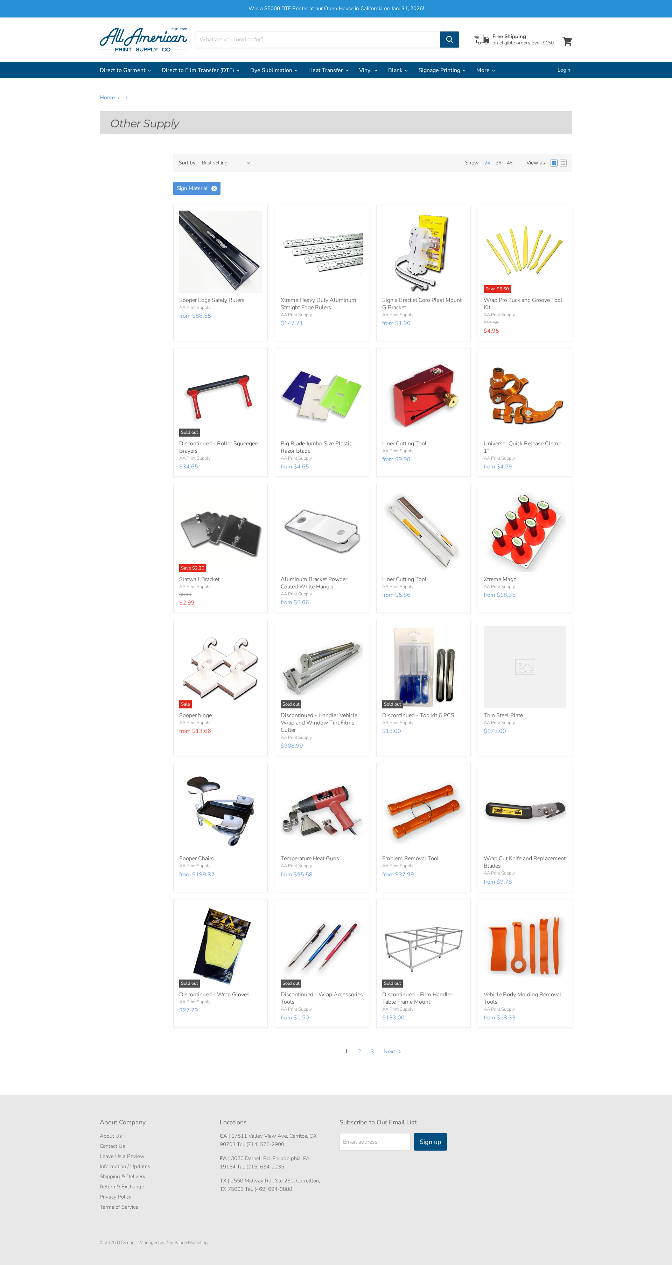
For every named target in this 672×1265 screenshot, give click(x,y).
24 (487, 163)
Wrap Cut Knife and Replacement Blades (525, 862)
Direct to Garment (123, 70)
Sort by (187, 163)
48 (509, 163)
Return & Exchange (122, 1186)
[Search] (449, 39)
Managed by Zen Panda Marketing (174, 1242)
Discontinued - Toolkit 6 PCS (418, 715)
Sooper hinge (195, 715)
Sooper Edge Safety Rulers (212, 300)
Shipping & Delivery (123, 1176)
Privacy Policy (116, 1196)
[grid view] (554, 163)
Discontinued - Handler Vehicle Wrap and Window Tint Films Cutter (319, 723)
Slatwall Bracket (199, 579)
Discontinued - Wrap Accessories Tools (322, 998)
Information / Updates (125, 1166)
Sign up (430, 1142)
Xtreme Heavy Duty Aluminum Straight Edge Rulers (318, 303)
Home (107, 97)
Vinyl (366, 70)
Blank (396, 70)
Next (390, 1051)
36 (498, 163)
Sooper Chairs (196, 858)
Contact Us (112, 1146)
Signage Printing (440, 70)
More (483, 70)
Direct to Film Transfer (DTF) (199, 70)
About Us (111, 1135)
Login (564, 69)
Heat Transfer (326, 70)
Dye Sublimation (272, 70)
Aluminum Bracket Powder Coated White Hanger (314, 583)
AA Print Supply (195, 307)
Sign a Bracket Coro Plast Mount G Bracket (422, 303)
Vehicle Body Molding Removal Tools (522, 998)
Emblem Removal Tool (410, 858)
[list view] (563, 163)
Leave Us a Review (122, 1156)
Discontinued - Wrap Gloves (214, 994)
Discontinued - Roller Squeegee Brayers (218, 447)
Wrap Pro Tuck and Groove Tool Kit (523, 303)
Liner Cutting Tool (404, 443)
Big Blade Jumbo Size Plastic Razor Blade (316, 447)
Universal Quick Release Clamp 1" (522, 447)
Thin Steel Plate (503, 715)
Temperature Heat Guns (310, 858)
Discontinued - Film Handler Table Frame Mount (417, 998)
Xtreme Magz (500, 579)
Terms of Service (119, 1206)
